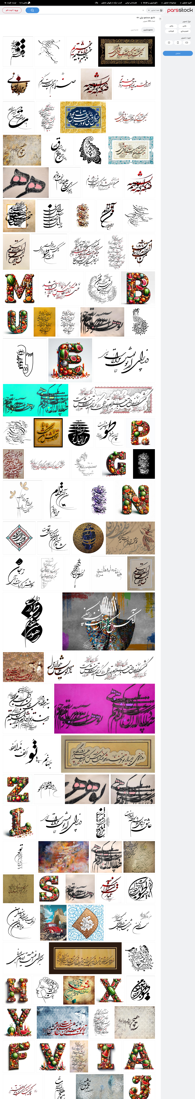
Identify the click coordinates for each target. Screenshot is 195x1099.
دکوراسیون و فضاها (150, 3)
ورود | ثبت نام (12, 10)
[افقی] (187, 42)
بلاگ (96, 2)
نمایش (178, 53)
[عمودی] (178, 42)
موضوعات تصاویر (170, 3)
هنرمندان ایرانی (131, 2)
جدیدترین (134, 29)
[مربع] (169, 42)
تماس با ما (23, 2)
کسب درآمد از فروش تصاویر (111, 2)
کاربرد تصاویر (187, 3)
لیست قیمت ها (10, 2)
